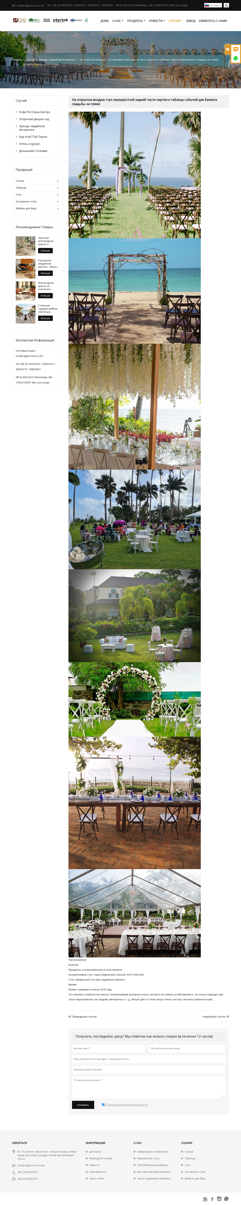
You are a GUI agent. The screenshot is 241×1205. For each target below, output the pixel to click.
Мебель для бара (26, 208)
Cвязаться (19, 1143)
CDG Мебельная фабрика (152, 1165)
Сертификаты (97, 1171)
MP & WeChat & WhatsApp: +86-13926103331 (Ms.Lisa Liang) (151, 5)
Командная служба (100, 1158)
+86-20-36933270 (27, 1178)
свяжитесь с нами (213, 21)
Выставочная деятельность (154, 1171)
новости (155, 21)
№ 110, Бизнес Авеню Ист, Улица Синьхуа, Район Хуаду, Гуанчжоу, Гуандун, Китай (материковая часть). (47, 1155)
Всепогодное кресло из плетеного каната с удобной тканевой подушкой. (48, 286)
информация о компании (152, 1151)
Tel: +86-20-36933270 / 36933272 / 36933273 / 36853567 (80, 5)
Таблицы (21, 187)
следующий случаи (214, 1016)
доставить (95, 1151)
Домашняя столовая (33, 151)
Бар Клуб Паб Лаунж (33, 136)
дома (105, 21)
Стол (18, 194)
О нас (116, 21)
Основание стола (26, 201)
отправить (83, 1104)
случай (174, 21)
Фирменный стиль (148, 1158)
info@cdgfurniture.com (30, 5)
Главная (17, 59)
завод (190, 21)
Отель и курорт (29, 144)
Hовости (94, 1165)
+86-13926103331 (27, 1172)
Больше (45, 250)
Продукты (135, 21)
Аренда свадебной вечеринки (57, 59)
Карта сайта (96, 1178)
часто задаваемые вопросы (154, 1178)
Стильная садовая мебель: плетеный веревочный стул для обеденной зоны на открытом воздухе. (48, 308)
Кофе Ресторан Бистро (34, 112)
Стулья (20, 180)
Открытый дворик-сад (34, 119)
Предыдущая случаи (82, 1016)
